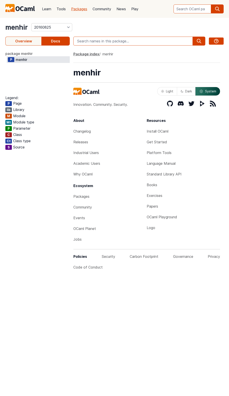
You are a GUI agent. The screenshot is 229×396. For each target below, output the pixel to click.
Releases (80, 142)
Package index (86, 54)
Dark (188, 91)
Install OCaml (157, 131)
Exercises (154, 195)
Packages (79, 9)
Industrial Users (86, 152)
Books (152, 185)
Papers (152, 206)
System (210, 91)
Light (169, 91)
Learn (46, 9)
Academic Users (86, 163)
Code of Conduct (88, 267)
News (121, 9)
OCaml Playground (162, 217)
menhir (16, 27)
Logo (151, 227)
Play (134, 9)
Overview (23, 41)
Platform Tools (159, 152)
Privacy (214, 256)
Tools (61, 9)
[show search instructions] (216, 41)
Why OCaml (83, 174)
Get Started (157, 142)
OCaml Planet (84, 228)
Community (102, 9)
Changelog (82, 131)
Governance (183, 256)
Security (108, 256)
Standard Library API (164, 174)
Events (79, 218)
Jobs (77, 239)
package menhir (19, 53)
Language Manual (161, 163)
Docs (55, 41)
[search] (217, 8)
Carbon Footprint (144, 256)
